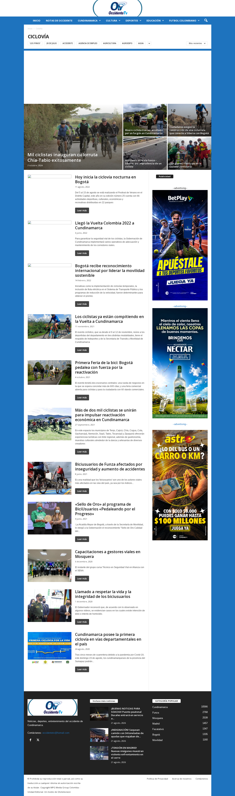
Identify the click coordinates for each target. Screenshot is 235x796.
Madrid (156, 723)
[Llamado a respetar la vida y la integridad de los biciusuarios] (49, 605)
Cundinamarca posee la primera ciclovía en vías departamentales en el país (108, 639)
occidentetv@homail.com (55, 732)
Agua (141, 43)
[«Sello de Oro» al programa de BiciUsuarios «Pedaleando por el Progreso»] (49, 518)
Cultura (111, 20)
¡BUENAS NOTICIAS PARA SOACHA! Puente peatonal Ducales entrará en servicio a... (127, 713)
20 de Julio (51, 43)
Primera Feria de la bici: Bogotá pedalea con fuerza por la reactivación (104, 367)
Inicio (36, 20)
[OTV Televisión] (117, 8)
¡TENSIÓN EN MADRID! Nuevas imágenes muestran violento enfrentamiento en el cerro (127, 752)
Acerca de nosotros (181, 778)
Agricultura (109, 43)
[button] (206, 21)
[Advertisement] (117, 76)
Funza (155, 712)
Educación (154, 20)
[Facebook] (31, 740)
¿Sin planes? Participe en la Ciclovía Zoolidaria (185, 165)
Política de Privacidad (157, 778)
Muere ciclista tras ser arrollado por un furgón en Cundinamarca (144, 131)
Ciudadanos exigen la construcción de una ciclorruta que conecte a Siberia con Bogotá (189, 130)
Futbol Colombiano (182, 20)
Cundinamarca (87, 20)
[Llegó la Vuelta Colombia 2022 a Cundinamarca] (49, 233)
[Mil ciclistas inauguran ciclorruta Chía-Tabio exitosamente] (73, 137)
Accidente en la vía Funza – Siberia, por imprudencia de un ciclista (143, 163)
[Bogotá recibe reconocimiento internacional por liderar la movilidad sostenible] (49, 275)
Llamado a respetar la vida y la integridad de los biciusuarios (103, 594)
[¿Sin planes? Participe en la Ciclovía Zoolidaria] (189, 153)
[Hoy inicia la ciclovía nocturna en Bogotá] (49, 187)
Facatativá (158, 729)
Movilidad (157, 740)
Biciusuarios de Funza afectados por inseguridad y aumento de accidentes (110, 467)
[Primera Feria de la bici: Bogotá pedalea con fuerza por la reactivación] (49, 372)
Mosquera (157, 718)
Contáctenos (202, 778)
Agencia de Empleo (88, 43)
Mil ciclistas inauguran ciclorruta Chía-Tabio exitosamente (63, 157)
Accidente (68, 43)
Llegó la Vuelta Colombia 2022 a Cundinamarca (104, 225)
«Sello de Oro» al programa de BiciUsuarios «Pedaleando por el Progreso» (105, 509)
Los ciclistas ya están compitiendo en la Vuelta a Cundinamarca (109, 319)
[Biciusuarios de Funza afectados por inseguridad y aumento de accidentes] (49, 478)
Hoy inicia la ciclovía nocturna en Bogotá (105, 179)
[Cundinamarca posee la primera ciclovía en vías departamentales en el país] (49, 648)
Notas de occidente (59, 20)
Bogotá (156, 734)
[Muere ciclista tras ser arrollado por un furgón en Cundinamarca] (145, 120)
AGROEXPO (127, 43)
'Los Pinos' (35, 43)
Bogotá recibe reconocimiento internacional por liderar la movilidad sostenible (109, 270)
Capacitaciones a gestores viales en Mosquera (107, 554)
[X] (38, 740)
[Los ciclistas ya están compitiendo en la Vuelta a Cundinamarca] (49, 326)
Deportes (132, 20)
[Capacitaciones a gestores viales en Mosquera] (49, 565)
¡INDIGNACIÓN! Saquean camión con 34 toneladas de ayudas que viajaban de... (127, 733)
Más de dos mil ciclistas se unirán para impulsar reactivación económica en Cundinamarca (105, 415)
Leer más (82, 210)
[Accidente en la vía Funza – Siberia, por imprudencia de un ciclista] (145, 153)
